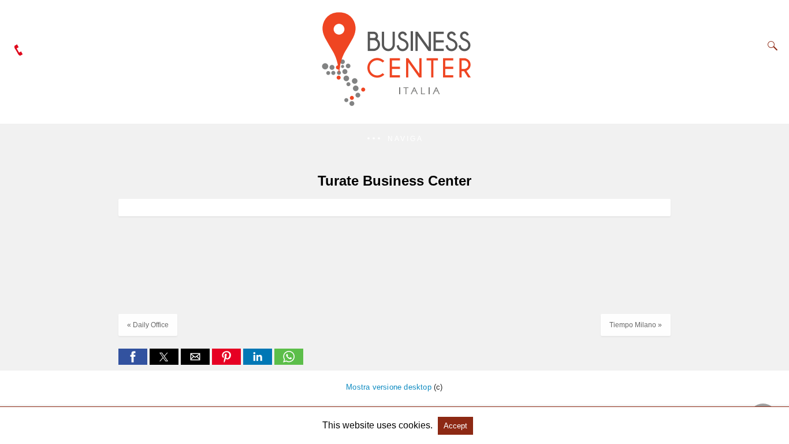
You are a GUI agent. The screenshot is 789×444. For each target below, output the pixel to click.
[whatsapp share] (288, 362)
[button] (394, 139)
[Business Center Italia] (395, 108)
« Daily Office (148, 325)
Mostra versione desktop (388, 387)
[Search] (770, 45)
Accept (455, 425)
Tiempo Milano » (635, 325)
